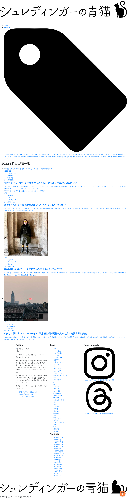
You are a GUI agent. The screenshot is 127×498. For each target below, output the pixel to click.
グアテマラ (68, 154)
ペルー (118, 154)
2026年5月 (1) (58, 444)
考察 (109, 157)
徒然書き (74, 157)
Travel (6, 25)
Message (7, 27)
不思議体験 (19, 157)
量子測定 (117, 157)
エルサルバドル (33, 154)
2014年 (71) (57, 475)
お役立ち (58, 154)
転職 (112, 157)
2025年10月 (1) (58, 455)
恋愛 (78, 157)
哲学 (53, 157)
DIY (5, 154)
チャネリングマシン (94, 154)
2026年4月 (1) (58, 446)
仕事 (50, 157)
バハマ (114, 154)
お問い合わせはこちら (26, 394)
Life (5, 23)
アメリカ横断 (18, 154)
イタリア (25, 154)
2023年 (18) (57, 464)
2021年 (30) (57, 469)
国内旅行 (58, 157)
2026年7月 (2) (58, 440)
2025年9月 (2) (58, 458)
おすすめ (42, 154)
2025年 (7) (57, 460)
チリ (102, 154)
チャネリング (83, 154)
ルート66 (13, 157)
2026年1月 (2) (58, 451)
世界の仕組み (27, 157)
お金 (62, 154)
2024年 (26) (57, 462)
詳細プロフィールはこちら (28, 392)
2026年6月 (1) (58, 442)
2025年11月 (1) (58, 453)
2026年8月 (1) (58, 437)
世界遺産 (35, 157)
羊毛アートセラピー (101, 157)
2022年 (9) (57, 466)
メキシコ (7, 157)
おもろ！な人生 (50, 154)
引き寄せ (68, 157)
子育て (63, 157)
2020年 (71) (57, 471)
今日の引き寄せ (43, 157)
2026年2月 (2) (58, 449)
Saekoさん (10, 154)
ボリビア (124, 154)
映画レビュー (84, 157)
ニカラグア (108, 154)
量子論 (122, 157)
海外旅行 (92, 157)
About (6, 159)
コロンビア (75, 154)
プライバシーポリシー (26, 396)
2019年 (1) (57, 473)
